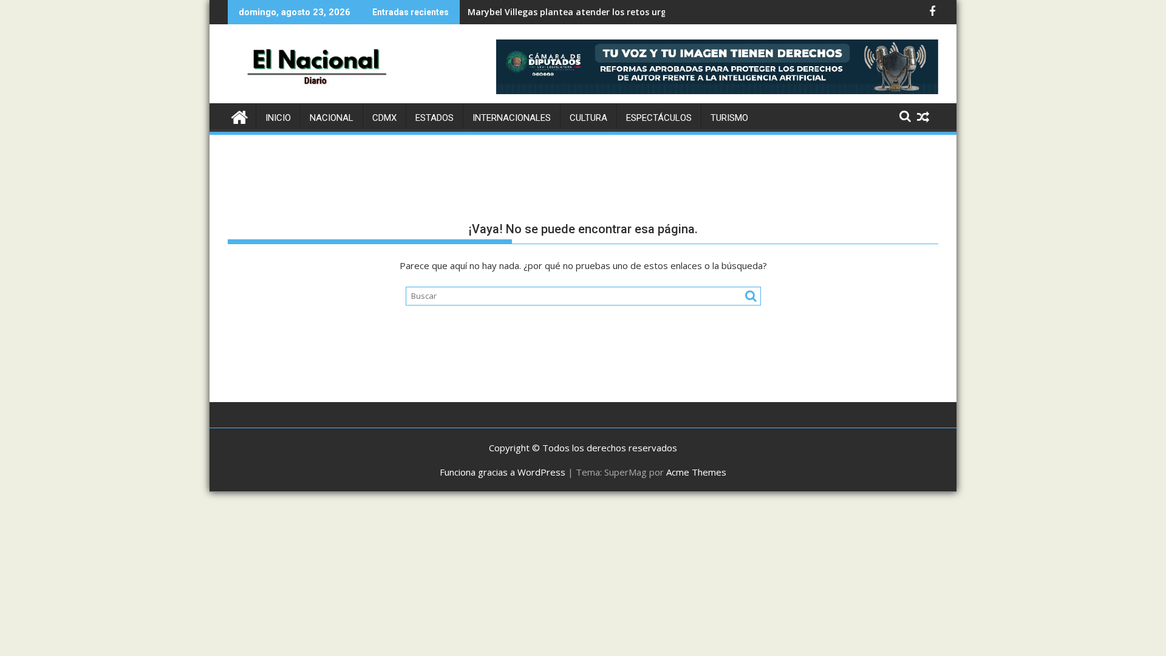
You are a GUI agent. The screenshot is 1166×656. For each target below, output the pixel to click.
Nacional (331, 117)
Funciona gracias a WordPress (502, 472)
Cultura (588, 117)
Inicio (278, 117)
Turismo (729, 117)
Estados (434, 117)
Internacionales (511, 117)
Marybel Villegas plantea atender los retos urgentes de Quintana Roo (616, 12)
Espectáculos (659, 117)
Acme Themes (696, 472)
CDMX (384, 117)
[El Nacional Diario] (239, 115)
